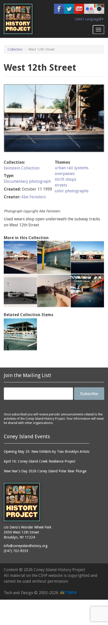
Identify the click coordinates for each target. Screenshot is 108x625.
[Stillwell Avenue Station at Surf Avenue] (20, 257)
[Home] (18, 19)
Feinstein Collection (21, 168)
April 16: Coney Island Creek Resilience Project (39, 461)
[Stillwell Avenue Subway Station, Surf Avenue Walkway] (87, 290)
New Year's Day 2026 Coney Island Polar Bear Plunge (45, 471)
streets (61, 185)
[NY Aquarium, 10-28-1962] (20, 290)
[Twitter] (69, 9)
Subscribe (89, 393)
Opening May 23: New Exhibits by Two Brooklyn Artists (46, 452)
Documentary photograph (27, 181)
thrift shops (65, 179)
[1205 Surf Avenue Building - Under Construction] (20, 334)
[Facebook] (59, 9)
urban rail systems (71, 167)
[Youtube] (79, 9)
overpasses (65, 173)
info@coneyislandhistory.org (25, 546)
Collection (15, 49)
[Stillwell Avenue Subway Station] (87, 257)
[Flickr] (89, 9)
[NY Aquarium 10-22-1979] (53, 290)
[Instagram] (99, 9)
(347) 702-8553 (16, 551)
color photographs (71, 191)
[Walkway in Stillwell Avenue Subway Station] (53, 257)
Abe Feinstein (33, 197)
